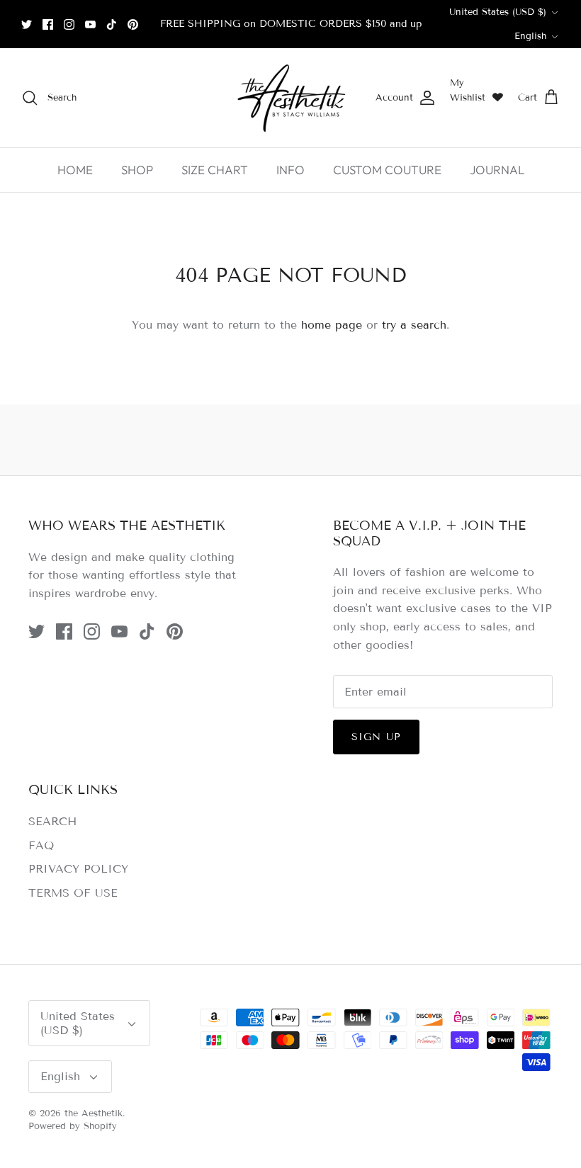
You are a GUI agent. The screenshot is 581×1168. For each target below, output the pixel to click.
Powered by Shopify (72, 1126)
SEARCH (52, 821)
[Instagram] (69, 24)
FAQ (41, 845)
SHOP (137, 169)
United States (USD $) (497, 12)
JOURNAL (497, 169)
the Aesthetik (93, 1113)
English (530, 36)
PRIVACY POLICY (78, 868)
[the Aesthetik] (290, 97)
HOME (75, 169)
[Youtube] (90, 24)
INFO (290, 169)
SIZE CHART (214, 169)
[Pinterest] (133, 24)
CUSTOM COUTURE (387, 169)
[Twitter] (26, 24)
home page (331, 324)
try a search (414, 324)
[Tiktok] (111, 24)
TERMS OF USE (73, 893)
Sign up (376, 737)
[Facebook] (48, 24)
